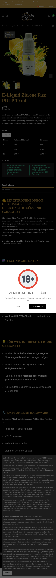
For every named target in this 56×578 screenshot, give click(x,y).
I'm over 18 (38, 306)
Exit (18, 306)
